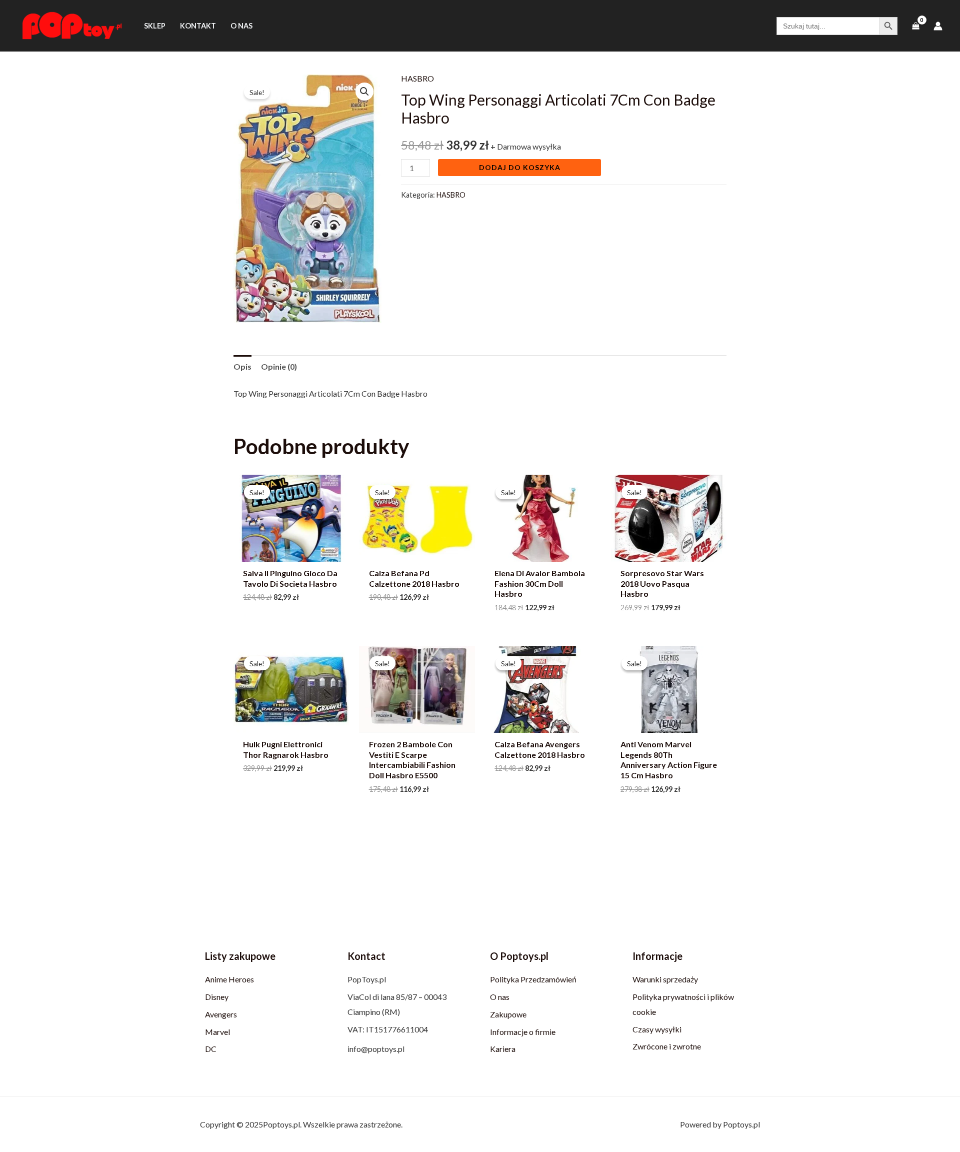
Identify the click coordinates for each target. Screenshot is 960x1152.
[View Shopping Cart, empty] (916, 26)
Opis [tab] (243, 366)
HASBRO (417, 78)
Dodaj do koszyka (519, 167)
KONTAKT (198, 26)
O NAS (241, 26)
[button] (365, 92)
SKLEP (155, 26)
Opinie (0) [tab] (279, 366)
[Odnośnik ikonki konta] (938, 26)
